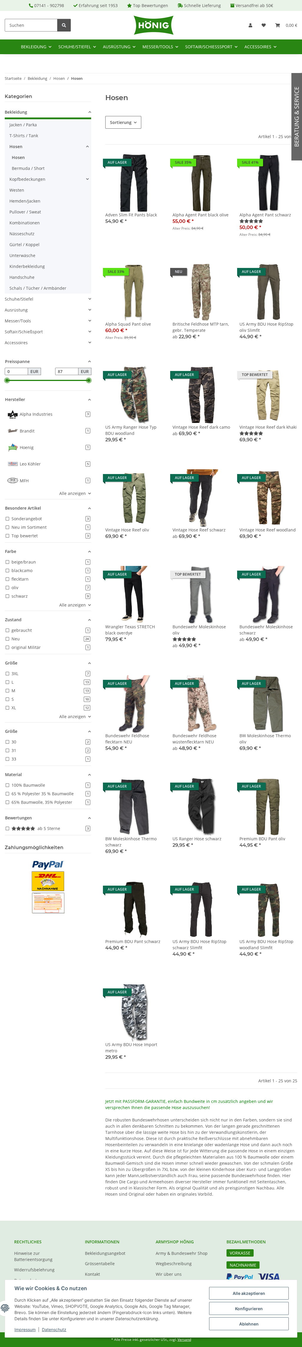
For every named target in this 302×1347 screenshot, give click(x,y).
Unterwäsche (22, 255)
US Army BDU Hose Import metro (131, 1047)
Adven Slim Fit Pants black (131, 215)
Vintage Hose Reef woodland (267, 530)
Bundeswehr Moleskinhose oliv (199, 630)
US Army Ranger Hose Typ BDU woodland (131, 430)
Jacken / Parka (23, 124)
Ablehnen (249, 1323)
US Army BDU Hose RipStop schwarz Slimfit (199, 944)
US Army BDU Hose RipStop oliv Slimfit (266, 327)
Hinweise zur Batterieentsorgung (33, 1256)
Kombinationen (24, 223)
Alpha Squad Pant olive (128, 324)
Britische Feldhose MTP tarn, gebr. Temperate (201, 327)
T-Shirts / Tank (23, 135)
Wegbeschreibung (174, 1263)
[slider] (7, 380)
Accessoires (16, 342)
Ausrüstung (16, 310)
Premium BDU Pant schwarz (132, 941)
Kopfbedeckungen (27, 179)
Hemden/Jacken (24, 201)
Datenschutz (54, 1329)
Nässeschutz (22, 233)
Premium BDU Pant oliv (262, 838)
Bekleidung (16, 112)
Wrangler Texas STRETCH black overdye (130, 630)
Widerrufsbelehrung (34, 1270)
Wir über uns (169, 1274)
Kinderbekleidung (27, 266)
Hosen (15, 146)
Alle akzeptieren (249, 1293)
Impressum (25, 1329)
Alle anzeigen (72, 493)
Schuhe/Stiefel (19, 299)
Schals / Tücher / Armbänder (37, 288)
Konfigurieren (249, 1308)
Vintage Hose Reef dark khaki (268, 427)
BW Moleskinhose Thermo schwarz (131, 842)
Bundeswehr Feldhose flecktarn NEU (127, 739)
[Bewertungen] (251, 221)
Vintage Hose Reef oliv (127, 530)
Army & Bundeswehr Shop (182, 1253)
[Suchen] (64, 25)
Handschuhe (22, 277)
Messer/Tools (18, 321)
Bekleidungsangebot (105, 1253)
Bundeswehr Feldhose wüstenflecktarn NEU (194, 739)
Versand (184, 1339)
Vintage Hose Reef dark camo (201, 427)
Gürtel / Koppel (24, 244)
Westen (16, 190)
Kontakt (92, 1274)
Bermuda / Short (28, 168)
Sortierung (121, 122)
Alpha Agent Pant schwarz (265, 215)
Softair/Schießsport (24, 331)
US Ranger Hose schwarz (197, 838)
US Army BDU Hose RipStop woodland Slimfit (266, 944)
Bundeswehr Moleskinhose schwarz (266, 630)
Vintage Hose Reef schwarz (199, 530)
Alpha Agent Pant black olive (201, 215)
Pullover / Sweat (25, 212)
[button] (250, 25)
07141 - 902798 (49, 5)
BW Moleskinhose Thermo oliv (265, 739)
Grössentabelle (100, 1263)
